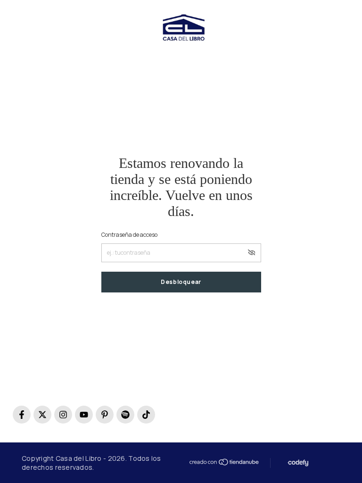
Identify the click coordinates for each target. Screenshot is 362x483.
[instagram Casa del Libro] (63, 415)
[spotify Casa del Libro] (125, 415)
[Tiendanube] (223, 462)
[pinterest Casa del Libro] (105, 415)
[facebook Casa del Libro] (22, 415)
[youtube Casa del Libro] (84, 415)
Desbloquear (181, 282)
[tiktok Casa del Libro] (146, 415)
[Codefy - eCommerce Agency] (297, 463)
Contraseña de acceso (129, 235)
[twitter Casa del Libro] (42, 415)
